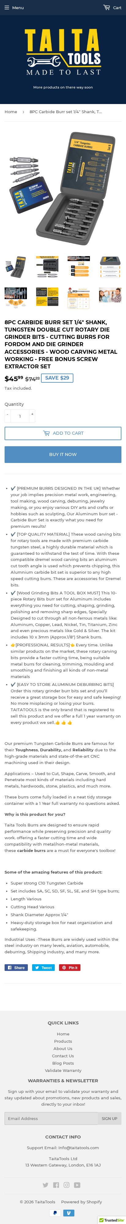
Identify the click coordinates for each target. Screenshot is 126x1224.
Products (63, 1041)
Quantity (14, 404)
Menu (18, 7)
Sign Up (109, 1118)
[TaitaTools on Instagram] (67, 1186)
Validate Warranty (63, 1070)
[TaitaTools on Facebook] (56, 1186)
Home (11, 111)
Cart (116, 7)
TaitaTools (45, 1201)
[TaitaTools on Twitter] (46, 1186)
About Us (63, 1048)
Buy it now (63, 454)
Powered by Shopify (81, 1201)
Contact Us (63, 1055)
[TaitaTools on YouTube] (77, 1186)
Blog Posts (63, 1063)
